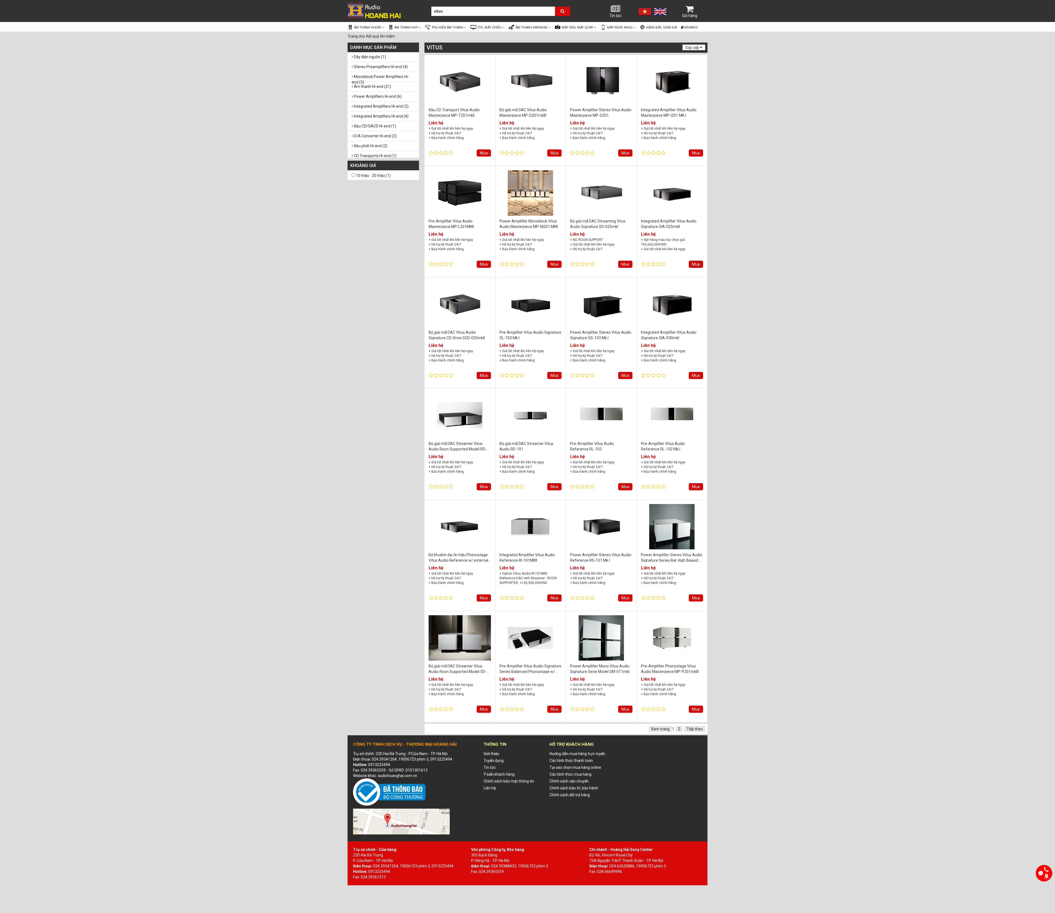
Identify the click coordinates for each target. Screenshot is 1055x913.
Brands (691, 27)
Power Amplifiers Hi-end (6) (377, 96)
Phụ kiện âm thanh (448, 27)
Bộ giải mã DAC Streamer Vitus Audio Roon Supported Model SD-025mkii (458, 668)
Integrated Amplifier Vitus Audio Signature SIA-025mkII (668, 224)
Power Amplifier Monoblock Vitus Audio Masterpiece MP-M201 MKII (528, 224)
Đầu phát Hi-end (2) (370, 146)
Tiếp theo (695, 729)
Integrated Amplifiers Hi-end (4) (381, 116)
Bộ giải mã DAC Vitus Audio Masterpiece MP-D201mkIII (523, 112)
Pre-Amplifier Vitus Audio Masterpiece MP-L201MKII (451, 224)
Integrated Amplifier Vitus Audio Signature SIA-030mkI (668, 335)
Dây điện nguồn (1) (369, 57)
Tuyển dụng (494, 760)
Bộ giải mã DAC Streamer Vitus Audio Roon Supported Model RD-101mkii (458, 446)
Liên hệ (490, 788)
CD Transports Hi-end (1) (374, 156)
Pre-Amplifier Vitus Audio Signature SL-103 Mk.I (530, 335)
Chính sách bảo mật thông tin (509, 781)
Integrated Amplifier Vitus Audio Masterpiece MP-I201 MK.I (668, 112)
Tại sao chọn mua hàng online (575, 767)
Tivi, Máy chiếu (489, 27)
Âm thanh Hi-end (368, 27)
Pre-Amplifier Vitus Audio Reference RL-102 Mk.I (663, 446)
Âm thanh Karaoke (531, 27)
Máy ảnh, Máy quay (578, 27)
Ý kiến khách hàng (499, 774)
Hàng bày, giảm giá (661, 27)
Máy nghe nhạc (620, 27)
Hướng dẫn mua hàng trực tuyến (577, 753)
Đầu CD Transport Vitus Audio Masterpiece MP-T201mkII (454, 112)
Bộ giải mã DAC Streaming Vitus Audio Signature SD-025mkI (598, 224)
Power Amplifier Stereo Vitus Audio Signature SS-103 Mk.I (600, 335)
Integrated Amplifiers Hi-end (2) (381, 106)
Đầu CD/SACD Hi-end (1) (374, 126)
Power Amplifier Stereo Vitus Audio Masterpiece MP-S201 (600, 112)
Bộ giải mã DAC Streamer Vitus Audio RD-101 (526, 446)
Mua (484, 153)
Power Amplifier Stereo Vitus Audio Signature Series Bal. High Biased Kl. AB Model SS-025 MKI (672, 557)
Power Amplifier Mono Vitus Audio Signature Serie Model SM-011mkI (599, 668)
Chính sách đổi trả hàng (569, 795)
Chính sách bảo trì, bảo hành (573, 788)
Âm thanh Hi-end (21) (372, 86)
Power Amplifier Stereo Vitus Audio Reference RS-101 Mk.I (600, 557)
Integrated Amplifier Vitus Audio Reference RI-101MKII (527, 557)
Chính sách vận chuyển (569, 781)
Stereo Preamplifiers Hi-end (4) (380, 67)
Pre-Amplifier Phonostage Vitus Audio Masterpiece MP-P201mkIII (670, 668)
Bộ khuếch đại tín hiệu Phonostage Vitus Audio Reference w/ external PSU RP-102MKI (458, 557)
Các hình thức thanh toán (571, 760)
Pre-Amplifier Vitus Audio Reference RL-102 (592, 446)
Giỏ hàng (689, 15)
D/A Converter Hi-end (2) (375, 136)
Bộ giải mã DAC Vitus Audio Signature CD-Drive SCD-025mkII (457, 335)
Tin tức (615, 15)
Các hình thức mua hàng (570, 774)
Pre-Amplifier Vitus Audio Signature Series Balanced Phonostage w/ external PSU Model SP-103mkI (530, 668)
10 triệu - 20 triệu (370, 175)
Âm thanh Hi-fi (406, 27)
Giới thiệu (491, 753)
